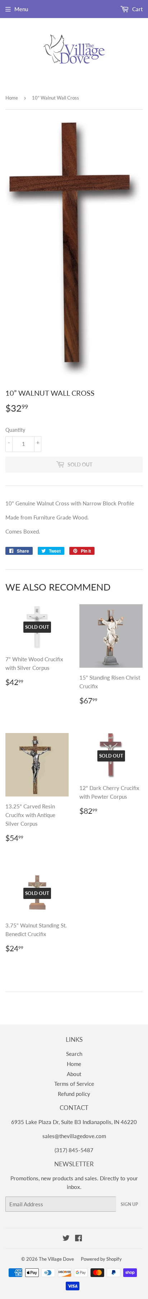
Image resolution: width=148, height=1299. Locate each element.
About (74, 1074)
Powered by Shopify (101, 1259)
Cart (137, 9)
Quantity (15, 430)
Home (11, 98)
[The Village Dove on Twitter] (66, 1239)
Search (74, 1053)
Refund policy (74, 1093)
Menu (21, 9)
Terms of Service (74, 1083)
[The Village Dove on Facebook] (78, 1239)
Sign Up (129, 1204)
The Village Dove (56, 1259)
